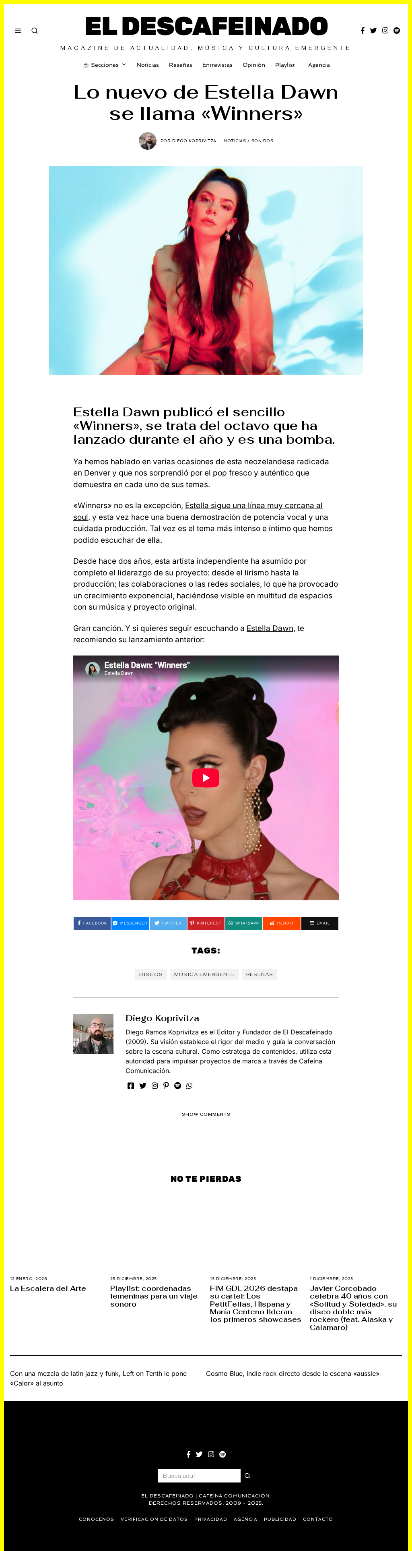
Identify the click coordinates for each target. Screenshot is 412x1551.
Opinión (254, 65)
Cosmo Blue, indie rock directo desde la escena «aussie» (292, 1373)
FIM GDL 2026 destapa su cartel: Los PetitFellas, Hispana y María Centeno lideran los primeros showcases (255, 1304)
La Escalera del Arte (48, 1288)
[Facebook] (362, 30)
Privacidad (210, 1519)
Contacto (318, 1519)
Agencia (319, 65)
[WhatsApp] (189, 1085)
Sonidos (262, 141)
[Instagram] (385, 30)
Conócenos (96, 1519)
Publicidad (280, 1519)
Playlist (285, 65)
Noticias (148, 65)
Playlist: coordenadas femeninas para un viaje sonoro (154, 1296)
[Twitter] (373, 30)
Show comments (206, 1114)
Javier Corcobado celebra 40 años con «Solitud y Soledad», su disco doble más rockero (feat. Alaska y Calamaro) (353, 1308)
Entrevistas (217, 65)
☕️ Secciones (100, 65)
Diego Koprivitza (162, 1018)
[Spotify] (396, 30)
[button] (247, 1476)
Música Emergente (204, 974)
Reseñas (180, 65)
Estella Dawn (270, 628)
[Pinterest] (166, 1085)
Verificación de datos (154, 1519)
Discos (151, 974)
